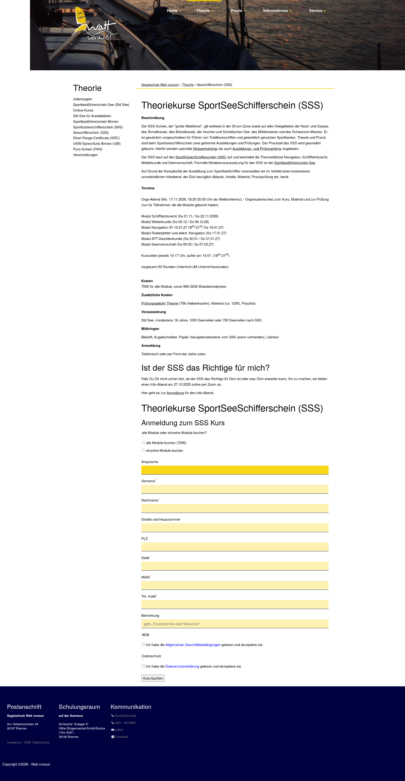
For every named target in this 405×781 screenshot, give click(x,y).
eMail (148, 576)
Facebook (121, 736)
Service (315, 10)
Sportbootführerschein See (294, 162)
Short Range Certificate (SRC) (96, 137)
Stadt (145, 557)
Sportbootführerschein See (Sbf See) (101, 104)
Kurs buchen (153, 678)
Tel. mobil (149, 595)
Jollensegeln (82, 98)
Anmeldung (175, 392)
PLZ (144, 538)
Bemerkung (150, 615)
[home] (94, 18)
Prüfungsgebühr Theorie (159, 303)
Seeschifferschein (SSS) (91, 132)
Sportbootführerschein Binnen (95, 121)
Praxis (236, 10)
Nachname (150, 499)
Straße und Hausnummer (160, 519)
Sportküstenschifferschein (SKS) (98, 126)
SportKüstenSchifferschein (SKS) (201, 156)
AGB (27, 742)
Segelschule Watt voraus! (160, 84)
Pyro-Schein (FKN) (87, 148)
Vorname (149, 480)
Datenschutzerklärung (182, 666)
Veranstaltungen (85, 154)
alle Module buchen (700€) (166, 442)
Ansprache (149, 461)
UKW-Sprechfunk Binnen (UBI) (97, 143)
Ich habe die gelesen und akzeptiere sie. (204, 644)
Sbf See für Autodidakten (92, 115)
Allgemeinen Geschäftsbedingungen (193, 644)
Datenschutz (41, 742)
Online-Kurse (83, 110)
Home (172, 10)
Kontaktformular (125, 715)
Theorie (203, 10)
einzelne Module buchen (164, 450)
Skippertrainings (205, 148)
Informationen (275, 10)
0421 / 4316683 (125, 722)
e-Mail (119, 729)
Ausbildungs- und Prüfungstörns (256, 148)
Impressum (14, 742)
